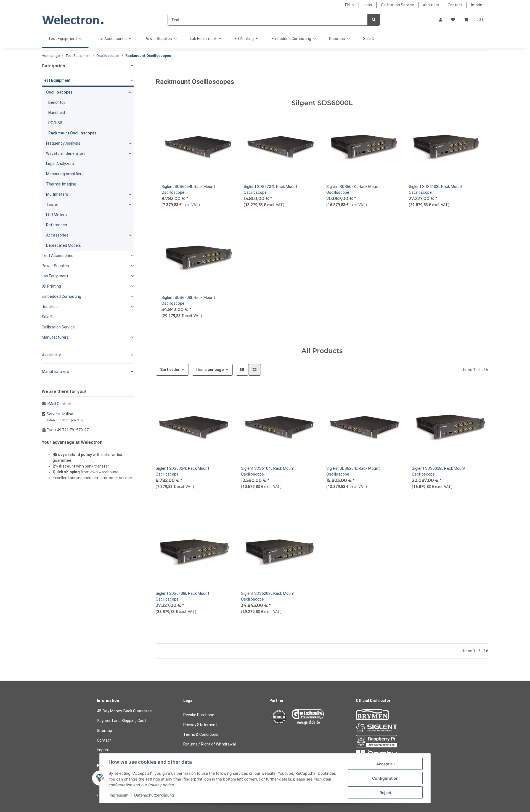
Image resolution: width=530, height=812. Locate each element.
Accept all (385, 763)
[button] (440, 19)
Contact (455, 5)
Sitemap (104, 730)
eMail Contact (59, 404)
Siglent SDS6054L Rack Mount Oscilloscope (188, 189)
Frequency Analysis (63, 143)
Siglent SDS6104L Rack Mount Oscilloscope (268, 471)
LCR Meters (56, 215)
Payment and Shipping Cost (121, 720)
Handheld (56, 112)
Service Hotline (60, 414)
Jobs (367, 5)
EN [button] (347, 5)
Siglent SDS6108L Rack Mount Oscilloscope (435, 189)
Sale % (47, 317)
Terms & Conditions (200, 734)
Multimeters (57, 194)
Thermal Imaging (61, 184)
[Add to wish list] (225, 119)
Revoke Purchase (198, 715)
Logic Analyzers (60, 163)
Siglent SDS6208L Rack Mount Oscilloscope (188, 300)
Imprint (477, 5)
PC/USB (55, 123)
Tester (52, 204)
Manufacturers (55, 337)
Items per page (210, 369)
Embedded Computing (61, 296)
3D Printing (51, 286)
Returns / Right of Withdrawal (209, 744)
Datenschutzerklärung (154, 795)
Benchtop (57, 102)
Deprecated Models (63, 245)
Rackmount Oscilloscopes (72, 133)
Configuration (385, 778)
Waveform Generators (66, 153)
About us (431, 5)
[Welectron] (73, 20)
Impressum (118, 795)
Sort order (170, 369)
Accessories (57, 235)
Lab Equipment (55, 276)
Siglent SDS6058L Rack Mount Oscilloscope (353, 189)
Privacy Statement (200, 725)
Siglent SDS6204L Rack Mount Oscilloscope (270, 189)
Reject (385, 792)
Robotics (50, 306)
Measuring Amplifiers (65, 174)
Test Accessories (57, 255)
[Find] (373, 20)
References (56, 225)
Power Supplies (55, 266)
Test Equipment (56, 80)
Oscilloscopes (59, 92)
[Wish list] (453, 19)
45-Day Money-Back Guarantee (124, 711)
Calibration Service (397, 5)
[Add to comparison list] (211, 119)
